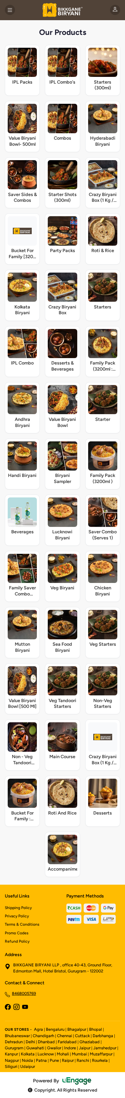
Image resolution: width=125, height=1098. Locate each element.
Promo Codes (17, 933)
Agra (38, 1029)
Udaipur (27, 1066)
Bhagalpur (76, 1029)
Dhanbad (46, 1041)
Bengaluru (55, 1029)
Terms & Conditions (22, 924)
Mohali (63, 1054)
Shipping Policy (18, 907)
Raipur (68, 1060)
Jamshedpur (104, 1047)
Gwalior (54, 1047)
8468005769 (24, 993)
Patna (41, 1060)
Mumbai (79, 1054)
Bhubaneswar (17, 1035)
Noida (27, 1060)
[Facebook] (8, 1007)
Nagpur (12, 1060)
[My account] (115, 10)
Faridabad (67, 1041)
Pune (54, 1060)
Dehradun (14, 1041)
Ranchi (83, 1060)
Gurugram (14, 1047)
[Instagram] (16, 1007)
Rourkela (100, 1060)
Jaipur (84, 1047)
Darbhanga (103, 1035)
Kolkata (28, 1054)
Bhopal (95, 1029)
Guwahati (35, 1047)
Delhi (30, 1041)
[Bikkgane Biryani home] (62, 10)
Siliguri (11, 1066)
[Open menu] (10, 10)
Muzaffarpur (101, 1054)
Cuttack (82, 1035)
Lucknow (46, 1054)
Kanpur (11, 1054)
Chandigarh (43, 1035)
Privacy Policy (17, 916)
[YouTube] (25, 1007)
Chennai (64, 1035)
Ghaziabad (89, 1041)
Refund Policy (17, 941)
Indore (70, 1047)
